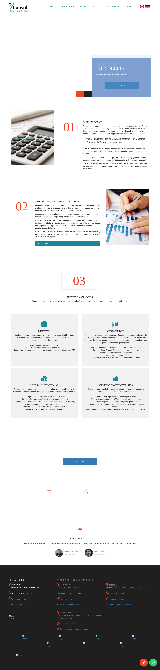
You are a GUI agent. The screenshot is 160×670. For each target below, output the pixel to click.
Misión (83, 6)
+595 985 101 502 (19, 599)
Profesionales (113, 6)
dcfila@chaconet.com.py (69, 604)
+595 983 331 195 (68, 599)
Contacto (129, 6)
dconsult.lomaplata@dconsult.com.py (74, 629)
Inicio (52, 6)
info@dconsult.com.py (19, 604)
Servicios (96, 6)
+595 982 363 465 (116, 599)
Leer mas (122, 85)
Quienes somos (68, 6)
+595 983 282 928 (68, 623)
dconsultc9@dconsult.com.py (120, 604)
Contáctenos (80, 462)
